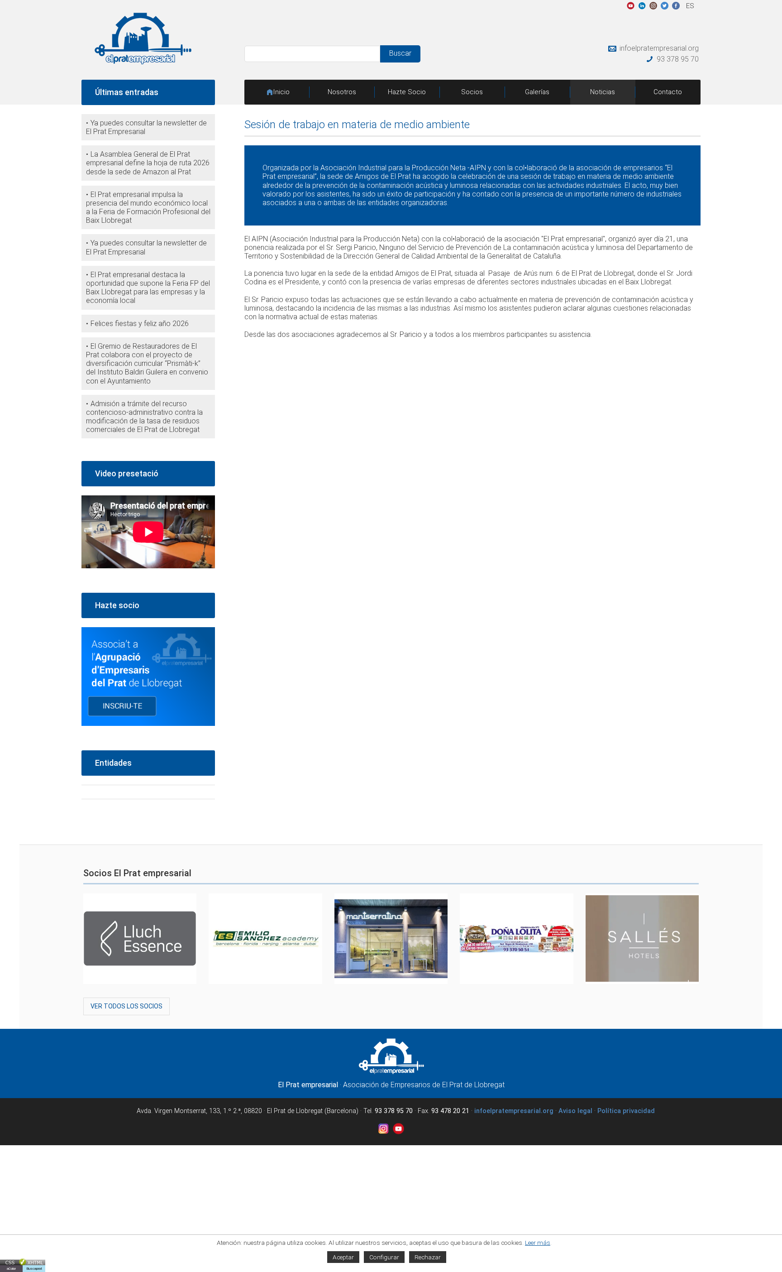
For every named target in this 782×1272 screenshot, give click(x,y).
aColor (11, 1269)
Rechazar (428, 1257)
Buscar (400, 53)
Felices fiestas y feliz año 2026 (140, 323)
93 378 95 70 (678, 59)
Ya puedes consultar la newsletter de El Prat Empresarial (146, 127)
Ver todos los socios (126, 1006)
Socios (472, 92)
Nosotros (342, 92)
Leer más (537, 1242)
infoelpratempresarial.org (659, 48)
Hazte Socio (407, 92)
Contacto (667, 92)
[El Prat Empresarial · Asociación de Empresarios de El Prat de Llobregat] (143, 62)
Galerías (537, 92)
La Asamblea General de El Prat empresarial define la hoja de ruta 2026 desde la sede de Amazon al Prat (148, 163)
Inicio (281, 92)
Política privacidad (626, 1111)
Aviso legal (575, 1111)
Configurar (384, 1257)
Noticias (602, 92)
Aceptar (343, 1257)
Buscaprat (34, 1269)
